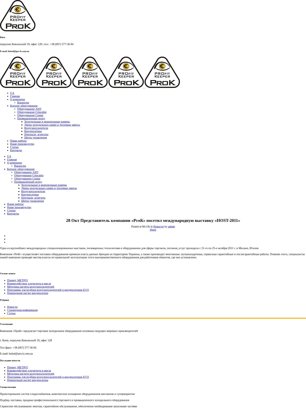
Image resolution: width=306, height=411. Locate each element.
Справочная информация (22, 310)
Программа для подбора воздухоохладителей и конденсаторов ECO (48, 289)
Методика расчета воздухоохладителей (30, 286)
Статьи (11, 313)
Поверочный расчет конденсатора (27, 293)
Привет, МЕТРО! (17, 280)
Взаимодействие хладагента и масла (29, 283)
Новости (158, 226)
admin (171, 226)
